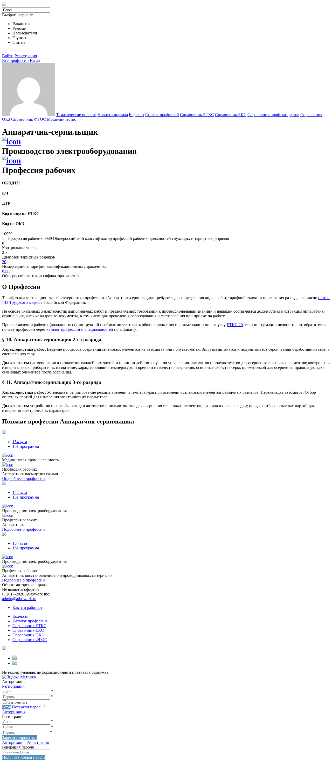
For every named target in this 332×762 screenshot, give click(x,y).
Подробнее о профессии (23, 478)
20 (4, 262)
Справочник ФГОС (28, 119)
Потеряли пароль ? (28, 707)
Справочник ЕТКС (197, 114)
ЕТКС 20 (235, 324)
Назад (35, 60)
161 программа (25, 446)
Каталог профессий (29, 621)
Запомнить (17, 702)
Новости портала (113, 114)
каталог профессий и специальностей (79, 329)
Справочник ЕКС (230, 114)
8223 (6, 271)
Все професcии (15, 60)
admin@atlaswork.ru (19, 598)
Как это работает (27, 607)
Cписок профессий (162, 114)
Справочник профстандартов (273, 114)
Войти (7, 56)
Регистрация (26, 56)
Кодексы (136, 114)
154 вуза (19, 442)
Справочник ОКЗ (28, 635)
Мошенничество (61, 119)
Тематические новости (76, 114)
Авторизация (13, 712)
